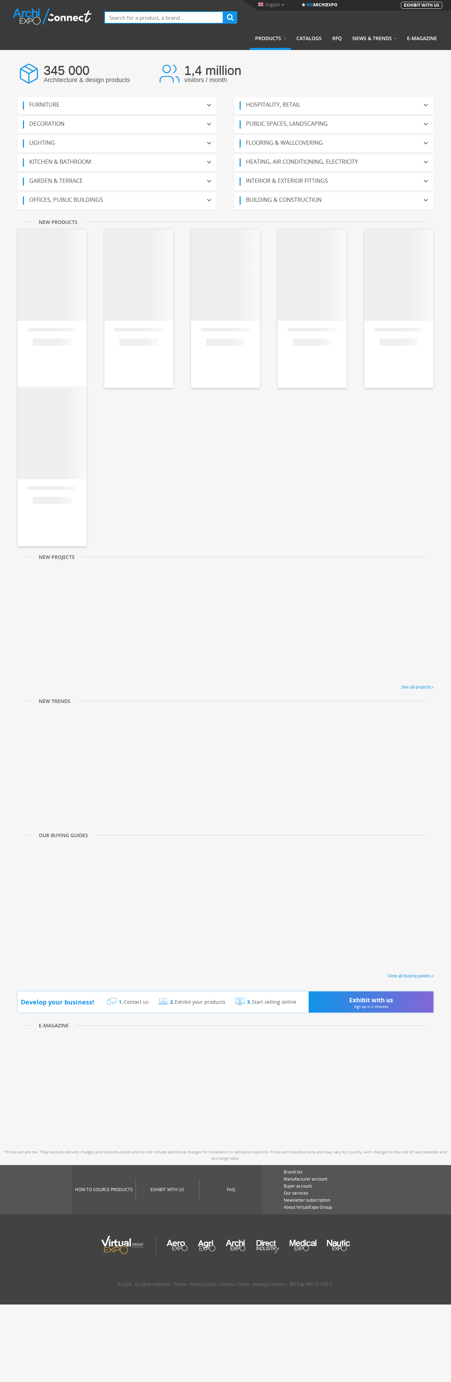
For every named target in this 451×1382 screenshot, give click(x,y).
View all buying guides (409, 975)
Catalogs (309, 38)
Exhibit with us (167, 1190)
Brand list (293, 1172)
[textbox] (163, 17)
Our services (296, 1193)
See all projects (416, 687)
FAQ (231, 1190)
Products (268, 38)
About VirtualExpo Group (308, 1207)
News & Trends (372, 38)
